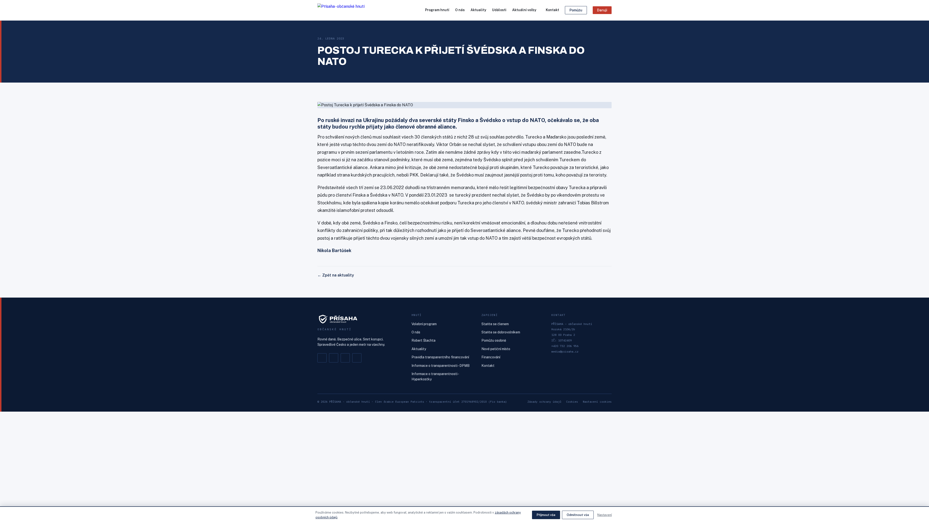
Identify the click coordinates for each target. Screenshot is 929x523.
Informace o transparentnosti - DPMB (441, 366)
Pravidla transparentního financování (440, 357)
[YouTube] (356, 357)
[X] (345, 357)
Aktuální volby (524, 10)
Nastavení (604, 515)
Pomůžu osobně (493, 340)
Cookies (572, 401)
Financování (490, 357)
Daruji (602, 10)
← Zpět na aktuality (335, 275)
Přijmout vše (546, 515)
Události (499, 10)
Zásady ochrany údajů (544, 401)
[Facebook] (322, 357)
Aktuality (478, 10)
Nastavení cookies (597, 401)
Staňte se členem (495, 324)
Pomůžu (575, 10)
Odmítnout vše (578, 515)
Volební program (424, 324)
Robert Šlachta (423, 340)
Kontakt (552, 10)
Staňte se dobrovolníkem (500, 332)
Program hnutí (437, 10)
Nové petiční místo (495, 349)
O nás (460, 10)
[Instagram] (333, 357)
